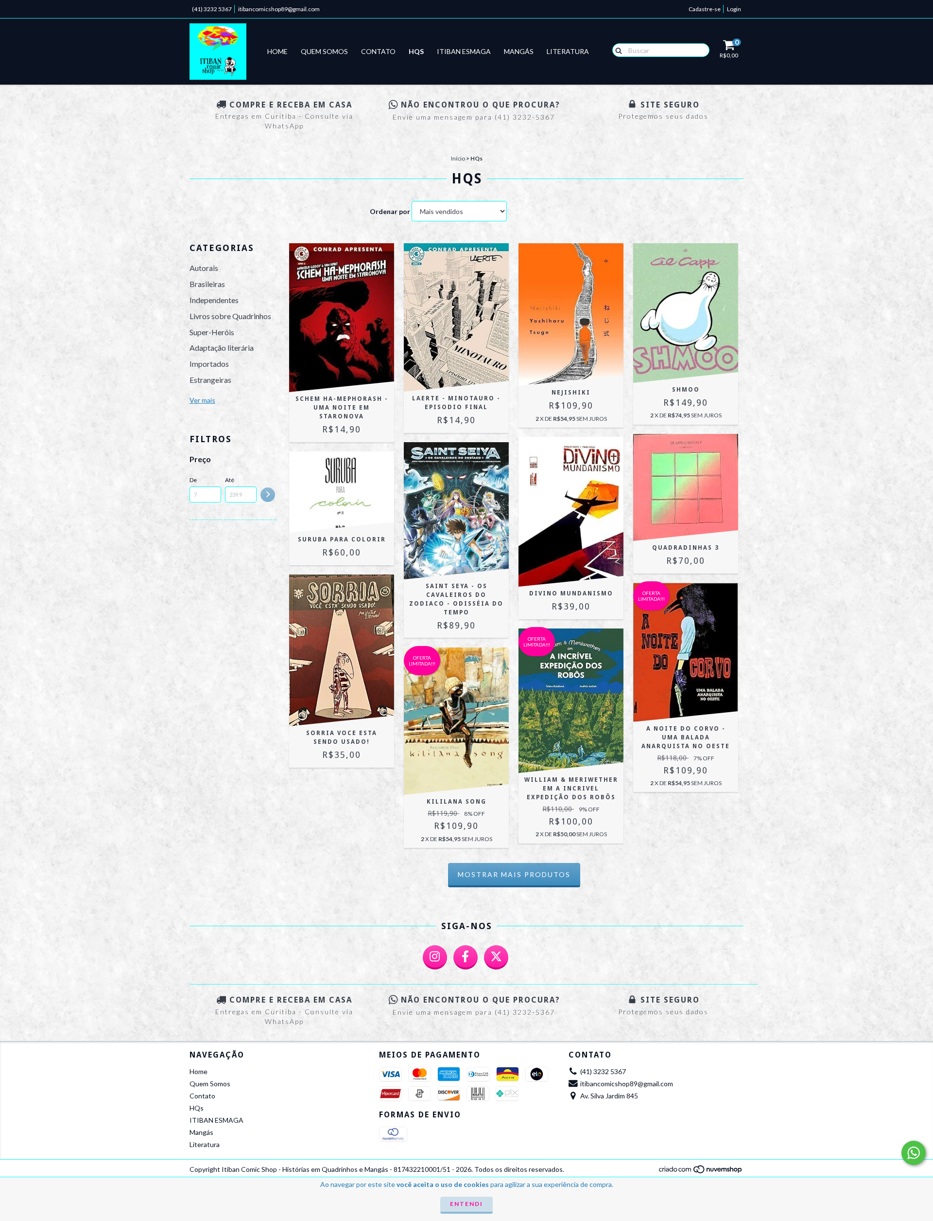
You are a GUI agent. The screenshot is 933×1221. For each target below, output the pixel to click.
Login (734, 9)
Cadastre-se (705, 9)
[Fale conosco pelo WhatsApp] (913, 1153)
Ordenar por (390, 211)
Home (277, 51)
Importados (209, 363)
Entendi (466, 1203)
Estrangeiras (210, 379)
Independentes (214, 300)
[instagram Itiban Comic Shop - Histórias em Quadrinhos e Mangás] (435, 957)
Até (229, 480)
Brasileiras (207, 283)
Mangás (519, 51)
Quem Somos (324, 51)
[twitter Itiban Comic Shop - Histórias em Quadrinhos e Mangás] (496, 957)
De (193, 480)
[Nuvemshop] (700, 1171)
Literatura (568, 51)
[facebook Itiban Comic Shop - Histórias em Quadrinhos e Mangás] (465, 957)
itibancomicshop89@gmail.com (279, 9)
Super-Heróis (212, 332)
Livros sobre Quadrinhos (230, 316)
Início (458, 158)
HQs (416, 51)
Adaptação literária (222, 347)
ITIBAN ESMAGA (464, 51)
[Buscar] (616, 50)
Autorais (204, 267)
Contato (378, 51)
